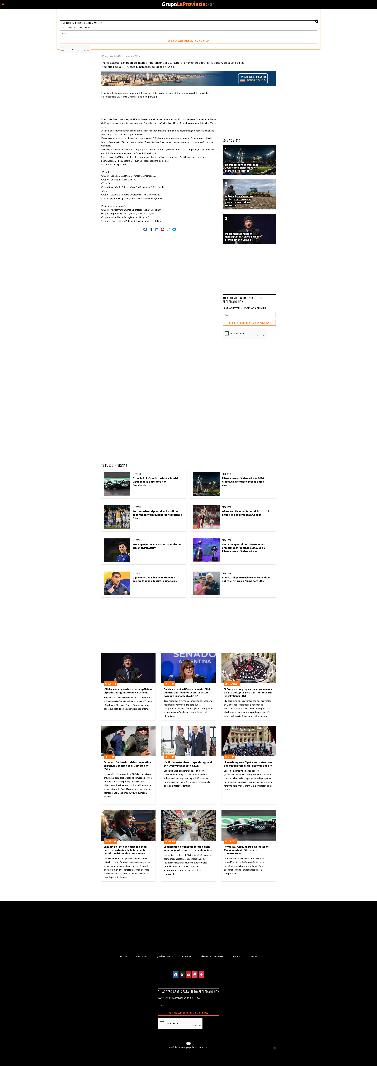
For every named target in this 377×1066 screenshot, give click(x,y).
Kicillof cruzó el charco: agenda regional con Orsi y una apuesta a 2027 (188, 764)
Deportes (137, 474)
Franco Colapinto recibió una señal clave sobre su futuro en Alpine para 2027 (246, 579)
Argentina (110, 683)
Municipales (141, 956)
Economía (170, 841)
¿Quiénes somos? (165, 956)
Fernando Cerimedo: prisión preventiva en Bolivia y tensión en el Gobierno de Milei (127, 766)
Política (169, 683)
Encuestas (110, 841)
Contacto (186, 956)
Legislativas (232, 683)
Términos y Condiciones (212, 956)
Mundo (254, 956)
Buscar (123, 956)
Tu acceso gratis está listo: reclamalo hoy (242, 299)
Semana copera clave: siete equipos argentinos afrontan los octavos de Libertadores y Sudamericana (243, 548)
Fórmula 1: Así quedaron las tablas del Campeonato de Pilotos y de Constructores (155, 482)
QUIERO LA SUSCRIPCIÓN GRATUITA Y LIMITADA (249, 323)
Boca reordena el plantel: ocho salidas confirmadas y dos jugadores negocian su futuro (157, 515)
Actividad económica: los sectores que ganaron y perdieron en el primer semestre (239, 200)
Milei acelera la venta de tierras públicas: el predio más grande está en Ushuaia (128, 691)
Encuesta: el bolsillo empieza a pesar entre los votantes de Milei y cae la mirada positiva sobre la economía (125, 850)
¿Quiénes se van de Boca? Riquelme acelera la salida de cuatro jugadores (155, 579)
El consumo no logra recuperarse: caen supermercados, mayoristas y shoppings (188, 848)
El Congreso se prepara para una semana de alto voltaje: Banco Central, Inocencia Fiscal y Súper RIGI (248, 692)
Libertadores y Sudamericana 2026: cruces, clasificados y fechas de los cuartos (243, 482)
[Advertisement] (160, 105)
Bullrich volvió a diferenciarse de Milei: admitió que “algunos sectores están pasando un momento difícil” (187, 692)
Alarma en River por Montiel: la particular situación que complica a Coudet (247, 513)
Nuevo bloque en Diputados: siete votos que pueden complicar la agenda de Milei (248, 764)
